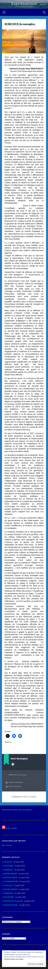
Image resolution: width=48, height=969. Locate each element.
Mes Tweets (7, 845)
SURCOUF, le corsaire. (20, 24)
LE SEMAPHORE (11, 881)
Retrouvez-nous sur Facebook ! (17, 810)
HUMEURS (8, 870)
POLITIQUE (9, 866)
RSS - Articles (11, 828)
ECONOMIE (9, 897)
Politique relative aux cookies (14, 959)
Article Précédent (15, 782)
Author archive (13, 764)
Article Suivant (14, 786)
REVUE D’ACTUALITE (13, 901)
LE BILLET (8, 862)
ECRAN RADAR (10, 874)
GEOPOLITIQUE (11, 877)
